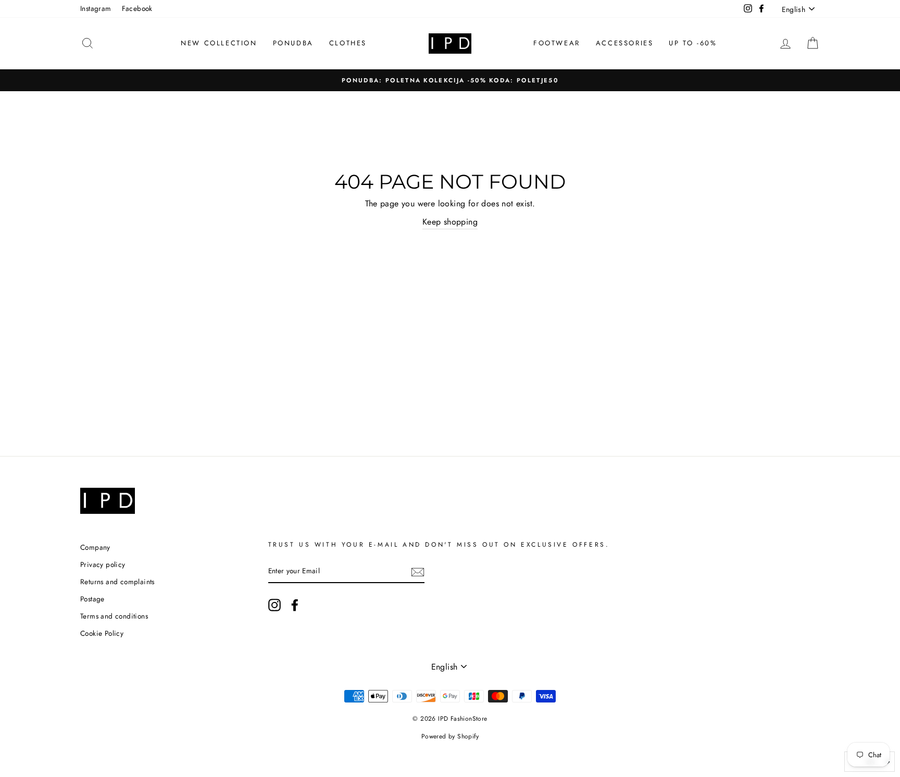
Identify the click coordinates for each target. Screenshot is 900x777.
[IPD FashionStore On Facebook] (295, 605)
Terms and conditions (114, 616)
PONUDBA (293, 43)
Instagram (95, 8)
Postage (92, 599)
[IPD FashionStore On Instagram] (274, 605)
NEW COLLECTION (219, 43)
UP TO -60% (693, 43)
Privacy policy (103, 564)
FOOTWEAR (556, 43)
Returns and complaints (117, 581)
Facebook (137, 8)
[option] (450, 80)
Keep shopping (450, 222)
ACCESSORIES (625, 43)
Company (95, 547)
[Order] (417, 571)
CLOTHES (348, 43)
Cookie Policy (101, 633)
